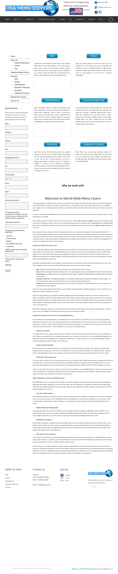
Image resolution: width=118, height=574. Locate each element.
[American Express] (97, 569)
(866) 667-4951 (47, 221)
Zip (6, 166)
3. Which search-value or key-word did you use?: (16, 250)
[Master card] (76, 569)
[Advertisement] (59, 36)
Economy (18, 90)
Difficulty (9, 241)
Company (8, 132)
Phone (7, 183)
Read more (94, 486)
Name (7, 123)
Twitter (66, 478)
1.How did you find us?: (13, 222)
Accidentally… (10, 246)
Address (8, 140)
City (6, 149)
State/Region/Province (12, 157)
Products (14, 76)
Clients (17, 66)
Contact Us (15, 101)
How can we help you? (12, 200)
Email (7, 191)
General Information (22, 63)
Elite (16, 79)
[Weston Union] (108, 569)
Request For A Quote (18, 97)
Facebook (67, 475)
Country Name (10, 174)
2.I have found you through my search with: (15, 231)
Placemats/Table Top (93, 100)
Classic (17, 82)
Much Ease (10, 236)
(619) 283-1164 (58, 221)
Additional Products (22, 93)
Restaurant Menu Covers (20, 72)
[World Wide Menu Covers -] (32, 8)
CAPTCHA (8, 265)
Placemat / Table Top (22, 87)
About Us (14, 60)
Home (13, 56)
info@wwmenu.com (104, 7)
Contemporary (20, 85)
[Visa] (83, 569)
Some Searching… (12, 238)
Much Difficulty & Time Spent (14, 243)
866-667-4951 (103, 2)
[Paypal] (87, 569)
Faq (16, 68)
